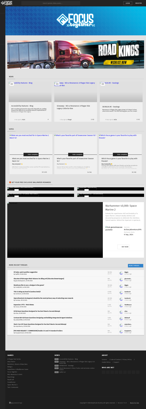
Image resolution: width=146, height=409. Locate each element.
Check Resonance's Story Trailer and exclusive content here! (76, 368)
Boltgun (9, 367)
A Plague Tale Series (14, 359)
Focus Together (12, 372)
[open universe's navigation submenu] (2, 16)
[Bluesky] (133, 372)
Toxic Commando (12, 387)
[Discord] (136, 254)
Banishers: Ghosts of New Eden (17, 364)
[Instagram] (112, 254)
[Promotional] (75, 68)
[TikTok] (112, 372)
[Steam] (120, 372)
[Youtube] (124, 254)
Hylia (23, 119)
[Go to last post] (141, 273)
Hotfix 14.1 (62, 372)
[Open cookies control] (118, 3)
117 (44, 172)
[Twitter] (118, 254)
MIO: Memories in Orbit (14, 374)
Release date (129, 232)
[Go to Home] (6, 3)
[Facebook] (130, 254)
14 (89, 172)
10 (134, 172)
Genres (126, 227)
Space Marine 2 (12, 385)
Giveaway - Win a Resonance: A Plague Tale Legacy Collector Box (77, 362)
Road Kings (11, 377)
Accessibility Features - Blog (68, 359)
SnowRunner (11, 382)
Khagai (70, 119)
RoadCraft (10, 379)
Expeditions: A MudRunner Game (17, 369)
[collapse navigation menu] (2, 9)
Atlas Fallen (11, 361)
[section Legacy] (2, 47)
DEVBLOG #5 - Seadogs (66, 365)
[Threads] (129, 372)
